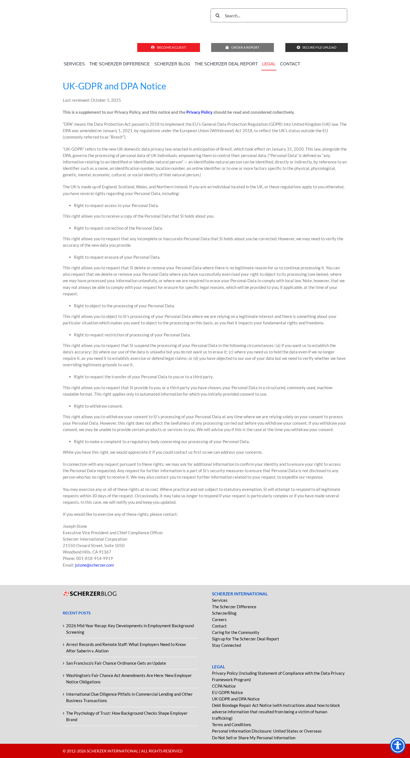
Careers (219, 619)
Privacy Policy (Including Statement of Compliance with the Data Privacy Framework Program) (278, 676)
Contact (219, 625)
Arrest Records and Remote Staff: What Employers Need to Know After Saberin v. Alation (126, 647)
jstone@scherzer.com (94, 564)
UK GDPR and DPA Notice (236, 698)
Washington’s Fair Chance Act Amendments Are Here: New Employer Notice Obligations (129, 678)
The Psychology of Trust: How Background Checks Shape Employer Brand (127, 716)
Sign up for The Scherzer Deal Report (245, 638)
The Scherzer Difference (234, 606)
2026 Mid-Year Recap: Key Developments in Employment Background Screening (130, 629)
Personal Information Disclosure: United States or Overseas (267, 730)
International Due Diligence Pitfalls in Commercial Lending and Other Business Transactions (129, 697)
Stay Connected (226, 645)
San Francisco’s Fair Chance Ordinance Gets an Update (116, 663)
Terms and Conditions (231, 724)
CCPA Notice (224, 685)
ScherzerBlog (224, 613)
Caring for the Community (235, 632)
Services (220, 600)
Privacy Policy (199, 112)
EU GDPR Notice (227, 692)
